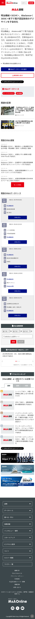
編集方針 (17, 570)
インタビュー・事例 (11, 531)
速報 (5, 504)
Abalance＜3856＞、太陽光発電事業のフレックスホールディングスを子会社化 (17, 171)
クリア (21, 342)
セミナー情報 (8, 558)
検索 (13, 342)
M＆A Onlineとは (17, 573)
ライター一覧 (8, 564)
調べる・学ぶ (8, 517)
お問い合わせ (17, 587)
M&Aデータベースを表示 (18, 69)
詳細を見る (17, 217)
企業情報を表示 (17, 75)
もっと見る (17, 185)
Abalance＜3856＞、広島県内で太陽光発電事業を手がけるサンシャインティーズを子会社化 (17, 163)
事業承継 (7, 524)
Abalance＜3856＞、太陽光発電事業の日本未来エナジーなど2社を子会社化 (17, 179)
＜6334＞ (14, 15)
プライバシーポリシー (17, 576)
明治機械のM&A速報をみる (12, 63)
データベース (8, 510)
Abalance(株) (10, 286)
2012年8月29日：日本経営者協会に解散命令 (17, 354)
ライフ (6, 551)
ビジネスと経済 (9, 544)
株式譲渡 (19, 93)
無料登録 (31, 3)
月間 (26, 386)
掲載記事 (17, 584)
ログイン (24, 3)
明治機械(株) (10, 205)
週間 (17, 386)
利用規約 (17, 579)
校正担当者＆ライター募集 (17, 582)
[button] (17, 361)
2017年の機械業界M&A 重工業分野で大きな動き (24, 122)
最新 (8, 386)
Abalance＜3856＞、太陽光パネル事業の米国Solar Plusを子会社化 (16, 155)
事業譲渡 (4, 225)
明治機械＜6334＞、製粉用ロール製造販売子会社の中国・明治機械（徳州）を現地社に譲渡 (17, 147)
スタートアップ (9, 537)
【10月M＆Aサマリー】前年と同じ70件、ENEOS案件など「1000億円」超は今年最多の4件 (24, 109)
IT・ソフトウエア (8, 93)
